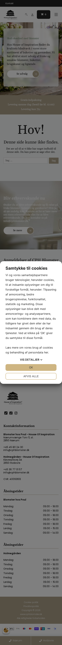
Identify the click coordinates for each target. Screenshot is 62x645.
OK (31, 367)
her (46, 352)
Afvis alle (31, 376)
